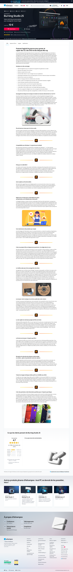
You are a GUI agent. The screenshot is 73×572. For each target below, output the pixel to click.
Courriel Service (64, 556)
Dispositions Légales (52, 546)
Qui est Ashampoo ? (42, 541)
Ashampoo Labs (41, 546)
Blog (6, 570)
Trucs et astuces (64, 554)
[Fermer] (72, 1)
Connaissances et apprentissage (30, 554)
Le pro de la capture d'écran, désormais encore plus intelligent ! (35, 1)
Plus (27, 5)
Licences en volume (42, 557)
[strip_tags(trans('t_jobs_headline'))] (16, 562)
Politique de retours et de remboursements (53, 556)
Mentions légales (53, 540)
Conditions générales (52, 543)
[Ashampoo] (8, 539)
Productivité (29, 544)
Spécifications (25, 43)
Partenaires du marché (41, 560)
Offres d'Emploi (41, 548)
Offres (22, 5)
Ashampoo (64, 558)
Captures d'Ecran (13, 43)
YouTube (18, 570)
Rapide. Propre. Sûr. (59, 498)
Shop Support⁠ (64, 542)
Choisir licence (12, 29)
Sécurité (28, 546)
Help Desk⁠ (63, 540)
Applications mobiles (29, 550)
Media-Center (41, 564)
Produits (16, 5)
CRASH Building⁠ (41, 552)
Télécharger (28, 29)
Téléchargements (64, 549)
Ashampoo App (64, 551)
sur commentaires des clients (18, 34)
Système (28, 542)
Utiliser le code (64, 552)
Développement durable (41, 544)
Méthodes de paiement (52, 552)
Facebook (12, 570)
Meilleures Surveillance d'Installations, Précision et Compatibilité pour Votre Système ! (45, 500)
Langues (19, 43)
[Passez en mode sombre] (61, 5)
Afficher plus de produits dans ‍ (59, 38)
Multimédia (29, 540)
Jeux (27, 548)
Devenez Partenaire (42, 562)
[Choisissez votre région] (64, 5)
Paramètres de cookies (53, 549)
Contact (39, 550)
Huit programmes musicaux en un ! (11, 499)
